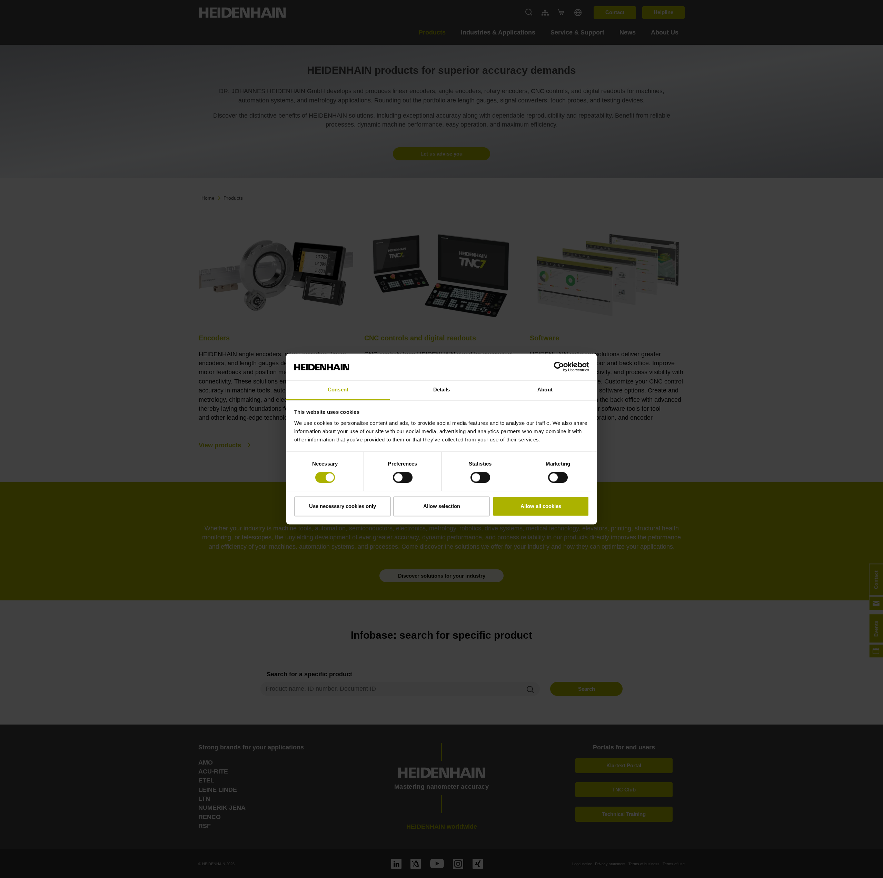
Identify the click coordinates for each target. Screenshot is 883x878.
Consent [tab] (338, 389)
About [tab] (545, 389)
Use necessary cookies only (342, 506)
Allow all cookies (540, 506)
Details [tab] (441, 389)
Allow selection (441, 506)
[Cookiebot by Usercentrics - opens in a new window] (559, 367)
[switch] (403, 477)
